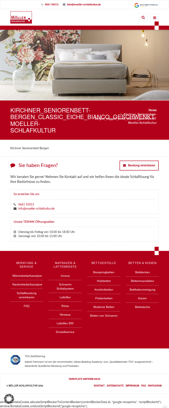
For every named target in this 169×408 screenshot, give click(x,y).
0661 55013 (52, 4)
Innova (65, 275)
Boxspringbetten (103, 272)
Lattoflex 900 (65, 323)
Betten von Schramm (103, 315)
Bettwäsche (142, 307)
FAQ (26, 306)
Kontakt (99, 385)
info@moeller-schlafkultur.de (84, 4)
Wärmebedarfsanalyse (27, 275)
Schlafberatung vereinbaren (26, 295)
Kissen (142, 298)
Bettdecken (142, 272)
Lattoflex (65, 297)
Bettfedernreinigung (142, 289)
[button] (9, 399)
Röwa (65, 306)
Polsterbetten (104, 298)
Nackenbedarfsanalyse (27, 284)
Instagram (155, 385)
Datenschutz (115, 385)
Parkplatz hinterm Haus (84, 379)
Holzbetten (104, 281)
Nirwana (65, 314)
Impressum (132, 385)
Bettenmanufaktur (142, 281)
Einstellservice (65, 332)
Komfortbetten (104, 289)
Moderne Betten (103, 307)
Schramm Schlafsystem (65, 286)
